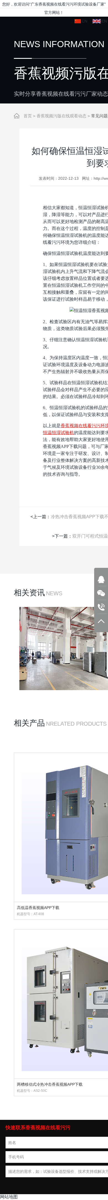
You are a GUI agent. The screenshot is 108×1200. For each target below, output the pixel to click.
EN (104, 21)
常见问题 (99, 115)
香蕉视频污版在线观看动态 (61, 115)
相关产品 (29, 723)
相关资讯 (29, 592)
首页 (28, 115)
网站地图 (9, 1196)
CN (84, 21)
